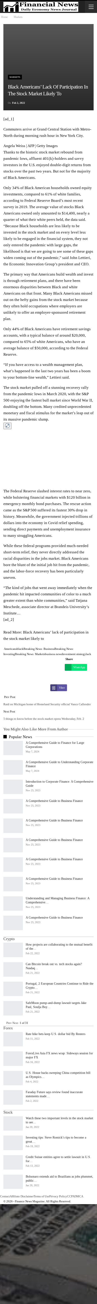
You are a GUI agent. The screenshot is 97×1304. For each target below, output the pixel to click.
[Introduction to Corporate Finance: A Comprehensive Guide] (13, 787)
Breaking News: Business (38, 649)
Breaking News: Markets (30, 654)
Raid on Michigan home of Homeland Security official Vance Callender (47, 704)
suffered (44, 510)
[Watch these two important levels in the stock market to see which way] (13, 1123)
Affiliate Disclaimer (22, 1196)
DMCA (78, 1196)
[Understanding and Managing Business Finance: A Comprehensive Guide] (13, 903)
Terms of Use (41, 1196)
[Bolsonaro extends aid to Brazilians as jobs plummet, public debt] (13, 1182)
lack (88, 654)
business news (53, 654)
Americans (10, 649)
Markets (14, 77)
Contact (5, 1196)
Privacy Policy (58, 1196)
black (20, 649)
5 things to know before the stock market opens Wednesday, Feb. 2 (43, 718)
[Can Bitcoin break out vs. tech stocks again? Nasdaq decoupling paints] (13, 969)
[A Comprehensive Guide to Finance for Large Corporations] (13, 748)
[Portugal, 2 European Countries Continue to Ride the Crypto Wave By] (13, 989)
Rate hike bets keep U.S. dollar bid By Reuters (55, 1034)
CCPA (70, 1196)
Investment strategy (74, 654)
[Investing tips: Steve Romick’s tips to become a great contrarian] (13, 1143)
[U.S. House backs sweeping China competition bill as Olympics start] (13, 1078)
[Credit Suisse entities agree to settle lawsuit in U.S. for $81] (13, 1162)
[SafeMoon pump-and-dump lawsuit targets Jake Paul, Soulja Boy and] (13, 1008)
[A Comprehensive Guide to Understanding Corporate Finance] (13, 767)
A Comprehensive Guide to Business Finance (54, 801)
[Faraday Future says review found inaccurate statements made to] (13, 1097)
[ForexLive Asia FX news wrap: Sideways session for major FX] (13, 1058)
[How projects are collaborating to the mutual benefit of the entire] (13, 950)
